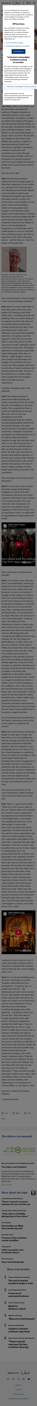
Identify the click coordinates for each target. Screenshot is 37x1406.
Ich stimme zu (18, 51)
